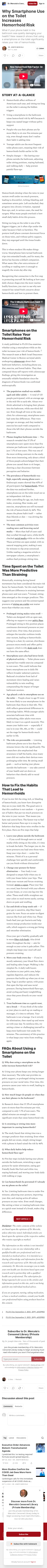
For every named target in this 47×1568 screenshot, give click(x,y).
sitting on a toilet (21, 604)
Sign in (41, 3)
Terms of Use (35, 1365)
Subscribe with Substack (25, 1544)
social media (21, 538)
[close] (40, 1490)
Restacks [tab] (18, 1406)
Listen (41, 48)
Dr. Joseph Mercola (16, 47)
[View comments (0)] (13, 55)
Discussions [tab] (21, 1438)
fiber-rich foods (21, 939)
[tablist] (13, 1406)
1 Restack (18, 1379)
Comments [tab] (8, 1406)
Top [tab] (5, 1438)
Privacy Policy (31, 1554)
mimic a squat (21, 885)
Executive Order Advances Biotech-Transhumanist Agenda (16, 1448)
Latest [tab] (11, 1438)
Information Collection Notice (28, 1367)
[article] (23, 1454)
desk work (32, 648)
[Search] (42, 1437)
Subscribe (32, 3)
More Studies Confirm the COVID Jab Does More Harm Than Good (16, 1472)
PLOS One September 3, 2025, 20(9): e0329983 (25, 1311)
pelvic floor (37, 620)
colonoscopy (19, 361)
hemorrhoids (31, 486)
